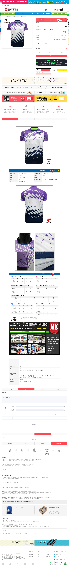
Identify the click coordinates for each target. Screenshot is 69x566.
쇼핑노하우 (31, 557)
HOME (3, 16)
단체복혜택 (31, 554)
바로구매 (51, 55)
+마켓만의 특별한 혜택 (43, 74)
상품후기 (26, 119)
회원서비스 (39, 549)
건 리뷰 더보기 (64, 24)
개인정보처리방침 (15, 546)
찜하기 (42, 52)
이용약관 (8, 546)
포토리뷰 (39, 556)
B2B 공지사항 (48, 556)
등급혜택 (39, 551)
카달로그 (39, 557)
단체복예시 (31, 556)
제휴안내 (30, 549)
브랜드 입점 (31, 551)
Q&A (38, 554)
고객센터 (47, 549)
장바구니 (62, 52)
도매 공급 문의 (48, 554)
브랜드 (38, 26)
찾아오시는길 (27, 546)
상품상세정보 (10, 119)
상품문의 (42, 119)
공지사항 (47, 551)
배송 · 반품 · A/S (58, 119)
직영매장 (21, 546)
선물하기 (52, 52)
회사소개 (3, 546)
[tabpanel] (59, 9)
